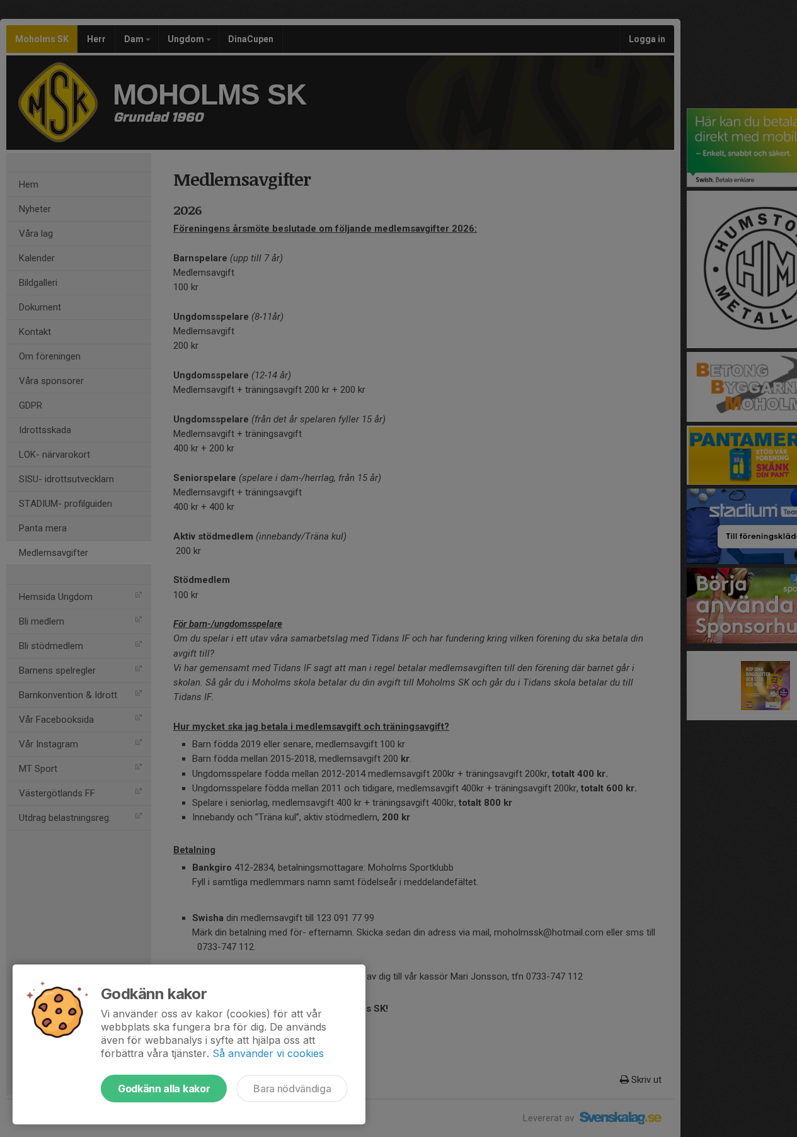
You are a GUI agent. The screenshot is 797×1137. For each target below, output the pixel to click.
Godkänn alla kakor (164, 1088)
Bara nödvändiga (292, 1088)
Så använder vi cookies (268, 1053)
